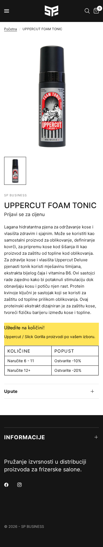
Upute (11, 391)
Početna (10, 29)
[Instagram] (23, 485)
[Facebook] (10, 485)
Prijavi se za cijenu (24, 214)
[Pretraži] (87, 11)
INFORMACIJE (24, 437)
